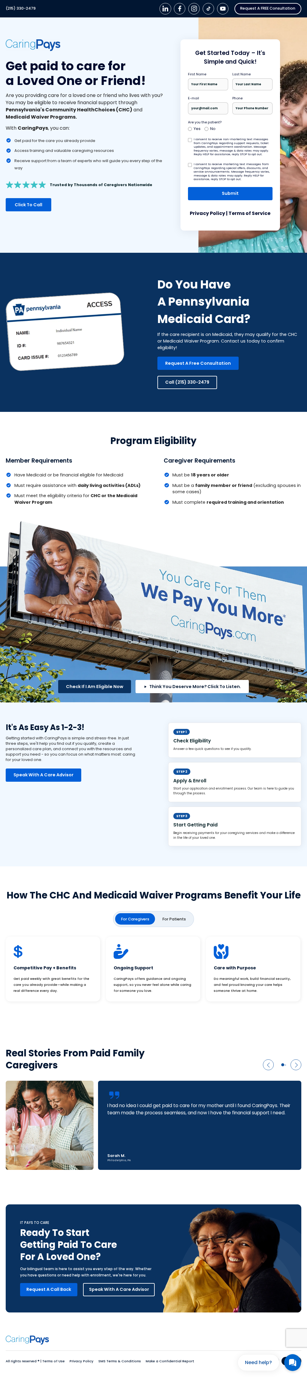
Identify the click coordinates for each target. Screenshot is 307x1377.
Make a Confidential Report (170, 1361)
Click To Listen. (195, 687)
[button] (268, 1064)
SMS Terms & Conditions (120, 1361)
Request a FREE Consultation (267, 8)
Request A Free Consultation (198, 363)
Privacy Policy (207, 213)
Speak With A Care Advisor (43, 775)
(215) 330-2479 (21, 8)
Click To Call (28, 205)
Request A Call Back (48, 1289)
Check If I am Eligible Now (94, 687)
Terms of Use (54, 1361)
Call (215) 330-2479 (187, 382)
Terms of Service (249, 213)
